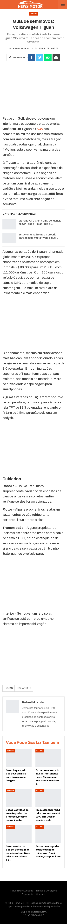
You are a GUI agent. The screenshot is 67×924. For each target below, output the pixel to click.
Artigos (33, 14)
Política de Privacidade (21, 891)
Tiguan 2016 (24, 688)
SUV (40, 129)
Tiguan (8, 688)
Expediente (27, 894)
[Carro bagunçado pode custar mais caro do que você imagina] (19, 758)
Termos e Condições (46, 891)
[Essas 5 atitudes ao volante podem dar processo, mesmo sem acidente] (19, 798)
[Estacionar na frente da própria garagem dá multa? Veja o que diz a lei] (9, 238)
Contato (40, 894)
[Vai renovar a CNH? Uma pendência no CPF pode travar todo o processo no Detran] (9, 224)
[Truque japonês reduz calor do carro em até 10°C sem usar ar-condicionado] (48, 798)
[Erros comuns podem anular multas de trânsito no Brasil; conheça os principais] (48, 834)
